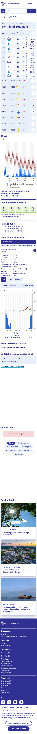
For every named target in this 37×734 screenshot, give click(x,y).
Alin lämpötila (10, 450)
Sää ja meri (5, 17)
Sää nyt (11, 443)
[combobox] (18, 11)
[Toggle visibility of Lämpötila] (15, 334)
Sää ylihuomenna (12, 447)
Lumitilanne (19, 454)
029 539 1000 (5, 652)
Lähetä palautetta (6, 661)
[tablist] (18, 282)
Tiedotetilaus (5, 670)
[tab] (3, 279)
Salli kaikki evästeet (18, 729)
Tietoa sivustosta (6, 666)
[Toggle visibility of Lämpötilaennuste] (13, 188)
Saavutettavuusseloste (8, 668)
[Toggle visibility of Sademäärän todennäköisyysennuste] (20, 184)
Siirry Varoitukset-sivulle (10, 217)
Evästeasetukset (6, 673)
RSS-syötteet (5, 663)
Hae (31, 11)
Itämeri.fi (4, 690)
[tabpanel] (18, 313)
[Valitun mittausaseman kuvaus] (34, 250)
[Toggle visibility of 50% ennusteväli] (13, 186)
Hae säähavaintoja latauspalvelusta (13, 343)
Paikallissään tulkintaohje (10, 194)
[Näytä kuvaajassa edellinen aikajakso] (6, 337)
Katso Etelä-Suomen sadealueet (12, 366)
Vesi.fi (3, 688)
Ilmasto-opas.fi (6, 681)
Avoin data (4, 686)
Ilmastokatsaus (6, 683)
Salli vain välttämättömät (19, 723)
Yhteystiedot (5, 659)
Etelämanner (5, 692)
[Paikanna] (3, 11)
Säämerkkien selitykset (9, 196)
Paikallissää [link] (15, 17)
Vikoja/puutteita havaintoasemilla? (13, 347)
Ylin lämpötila (26, 447)
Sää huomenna (23, 443)
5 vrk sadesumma (25, 450)
